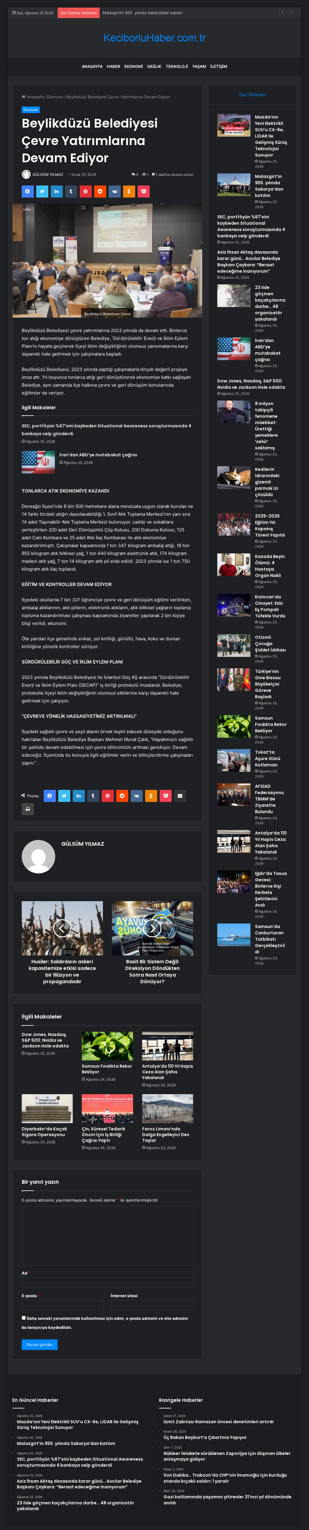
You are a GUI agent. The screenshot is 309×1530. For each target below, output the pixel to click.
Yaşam (199, 66)
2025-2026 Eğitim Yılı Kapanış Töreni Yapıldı (270, 525)
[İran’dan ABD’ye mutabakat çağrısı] (38, 462)
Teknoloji (177, 66)
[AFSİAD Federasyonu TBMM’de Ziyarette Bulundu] (233, 794)
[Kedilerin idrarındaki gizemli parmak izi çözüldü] (233, 477)
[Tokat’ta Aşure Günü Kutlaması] (233, 760)
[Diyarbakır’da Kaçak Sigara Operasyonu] (47, 1108)
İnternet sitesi (124, 1295)
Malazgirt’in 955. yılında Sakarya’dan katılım (269, 185)
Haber (113, 66)
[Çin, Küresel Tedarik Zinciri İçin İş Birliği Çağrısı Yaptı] (107, 1108)
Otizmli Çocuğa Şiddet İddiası (270, 643)
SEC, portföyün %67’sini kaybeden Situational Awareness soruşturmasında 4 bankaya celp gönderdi (251, 226)
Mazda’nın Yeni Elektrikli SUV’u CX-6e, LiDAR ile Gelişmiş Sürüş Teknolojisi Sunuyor (271, 136)
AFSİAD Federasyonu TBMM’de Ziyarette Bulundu (269, 799)
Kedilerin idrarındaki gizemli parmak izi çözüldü (267, 482)
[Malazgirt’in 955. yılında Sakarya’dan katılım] (233, 184)
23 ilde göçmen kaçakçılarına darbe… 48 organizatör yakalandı (270, 303)
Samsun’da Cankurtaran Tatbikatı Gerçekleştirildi (270, 939)
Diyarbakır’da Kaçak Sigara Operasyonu (44, 1132)
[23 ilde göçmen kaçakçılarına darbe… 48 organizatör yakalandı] (233, 295)
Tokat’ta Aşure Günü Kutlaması (267, 758)
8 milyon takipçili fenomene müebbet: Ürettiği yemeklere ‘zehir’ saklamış (266, 426)
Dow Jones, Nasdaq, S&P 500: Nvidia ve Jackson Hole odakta (45, 1040)
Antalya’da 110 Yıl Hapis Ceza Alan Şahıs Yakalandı (167, 1072)
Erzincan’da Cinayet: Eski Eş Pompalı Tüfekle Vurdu (270, 606)
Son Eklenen (252, 94)
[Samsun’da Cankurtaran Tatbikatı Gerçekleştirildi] (233, 934)
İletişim (218, 66)
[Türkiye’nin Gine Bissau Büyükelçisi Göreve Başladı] (233, 679)
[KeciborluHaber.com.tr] (154, 37)
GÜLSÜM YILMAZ (48, 174)
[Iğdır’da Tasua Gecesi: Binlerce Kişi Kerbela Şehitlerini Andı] (233, 881)
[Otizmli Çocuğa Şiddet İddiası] (233, 645)
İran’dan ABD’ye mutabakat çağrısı (98, 455)
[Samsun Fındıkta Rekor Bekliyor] (107, 1046)
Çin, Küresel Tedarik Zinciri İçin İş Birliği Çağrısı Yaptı (103, 1134)
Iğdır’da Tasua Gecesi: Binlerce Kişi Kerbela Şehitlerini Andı (271, 889)
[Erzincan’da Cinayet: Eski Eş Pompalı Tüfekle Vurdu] (233, 605)
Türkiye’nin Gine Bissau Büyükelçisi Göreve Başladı (268, 684)
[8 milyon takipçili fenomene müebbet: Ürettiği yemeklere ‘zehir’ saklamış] (233, 412)
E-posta (31, 1295)
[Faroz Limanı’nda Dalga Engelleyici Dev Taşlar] (167, 1108)
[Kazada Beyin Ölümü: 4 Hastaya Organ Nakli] (233, 564)
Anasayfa (92, 66)
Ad (26, 1273)
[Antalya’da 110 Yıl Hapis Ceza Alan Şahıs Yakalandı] (167, 1046)
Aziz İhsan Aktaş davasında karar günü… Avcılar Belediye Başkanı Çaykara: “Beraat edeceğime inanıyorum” (248, 261)
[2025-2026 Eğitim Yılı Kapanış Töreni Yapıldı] (233, 524)
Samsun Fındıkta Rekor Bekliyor (107, 1069)
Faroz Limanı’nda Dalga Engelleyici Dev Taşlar (165, 1134)
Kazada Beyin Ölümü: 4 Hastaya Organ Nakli (270, 565)
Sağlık (154, 66)
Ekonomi (133, 66)
